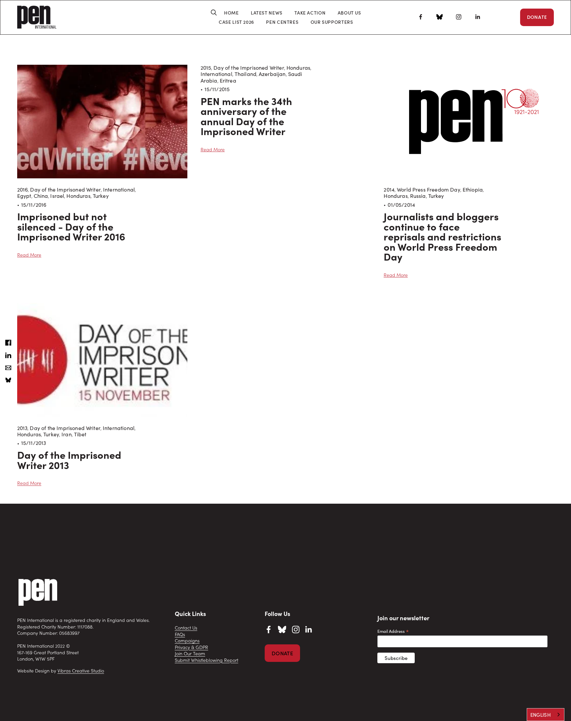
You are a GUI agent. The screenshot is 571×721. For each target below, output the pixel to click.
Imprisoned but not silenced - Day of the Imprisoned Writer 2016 (71, 226)
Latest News (267, 13)
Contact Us (186, 628)
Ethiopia (473, 189)
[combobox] (545, 714)
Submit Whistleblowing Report (206, 660)
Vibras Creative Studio (80, 670)
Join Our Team (190, 653)
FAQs (180, 634)
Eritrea (228, 80)
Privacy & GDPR (191, 647)
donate (282, 653)
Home (231, 13)
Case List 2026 (236, 22)
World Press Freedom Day (428, 189)
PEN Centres (282, 22)
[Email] (8, 368)
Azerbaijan (272, 73)
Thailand (245, 73)
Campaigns (187, 640)
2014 (389, 189)
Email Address (393, 631)
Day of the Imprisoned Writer (65, 189)
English (540, 714)
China (41, 195)
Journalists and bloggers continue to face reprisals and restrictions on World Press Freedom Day (442, 236)
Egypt (24, 195)
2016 (22, 189)
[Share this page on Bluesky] (8, 380)
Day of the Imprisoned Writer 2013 (69, 460)
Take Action (309, 13)
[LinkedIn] (477, 17)
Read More (29, 255)
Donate (537, 17)
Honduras (78, 195)
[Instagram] (458, 17)
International (119, 189)
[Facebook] (420, 17)
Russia (418, 195)
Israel (57, 195)
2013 (22, 427)
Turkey (101, 195)
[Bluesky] (439, 17)
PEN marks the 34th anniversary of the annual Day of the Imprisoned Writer (246, 116)
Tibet (80, 434)
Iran (66, 434)
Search (211, 12)
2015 (206, 67)
